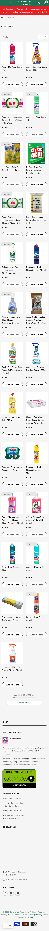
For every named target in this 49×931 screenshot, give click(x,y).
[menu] (2, 3)
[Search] (9, 3)
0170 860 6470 (21, 879)
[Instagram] (11, 893)
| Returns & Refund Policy (23, 915)
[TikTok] (17, 893)
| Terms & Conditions (24, 917)
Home (3, 18)
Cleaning (11, 18)
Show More (24, 702)
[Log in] (38, 3)
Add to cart (12, 84)
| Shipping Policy (41, 915)
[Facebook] (5, 893)
